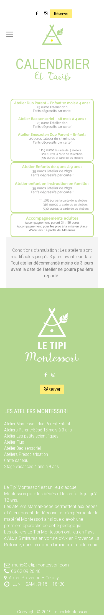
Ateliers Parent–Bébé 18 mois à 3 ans (38, 430)
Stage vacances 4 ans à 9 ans (31, 466)
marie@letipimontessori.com (40, 565)
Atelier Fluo (14, 442)
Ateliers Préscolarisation (26, 454)
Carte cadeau (16, 460)
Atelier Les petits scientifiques (31, 436)
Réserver (61, 13)
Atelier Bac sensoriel (22, 448)
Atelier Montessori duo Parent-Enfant (37, 423)
